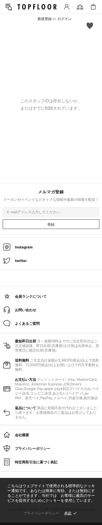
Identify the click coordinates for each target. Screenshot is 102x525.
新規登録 (45, 19)
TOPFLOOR (37, 7)
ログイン (64, 19)
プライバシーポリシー (41, 513)
